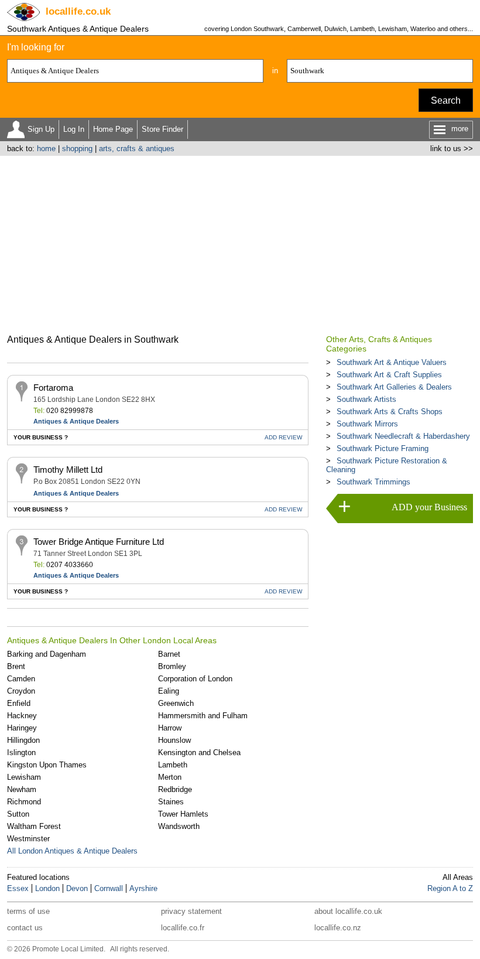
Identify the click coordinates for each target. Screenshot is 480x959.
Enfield (18, 703)
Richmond (24, 801)
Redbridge (175, 789)
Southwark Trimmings (373, 481)
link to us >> (451, 148)
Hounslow (174, 740)
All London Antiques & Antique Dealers (72, 851)
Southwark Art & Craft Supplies (389, 374)
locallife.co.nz (337, 927)
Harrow (169, 727)
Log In (73, 129)
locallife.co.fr (182, 927)
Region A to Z (450, 888)
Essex (18, 888)
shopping (77, 148)
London (47, 888)
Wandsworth (179, 826)
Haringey (22, 727)
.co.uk (78, 11)
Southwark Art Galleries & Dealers (394, 387)
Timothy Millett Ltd (67, 470)
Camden (21, 678)
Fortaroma (53, 388)
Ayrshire (143, 888)
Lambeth (172, 764)
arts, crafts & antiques (136, 148)
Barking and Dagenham (46, 654)
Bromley (172, 666)
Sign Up (41, 129)
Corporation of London (195, 678)
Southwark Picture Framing (382, 448)
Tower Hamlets (183, 814)
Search (446, 100)
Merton (169, 777)
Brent (16, 666)
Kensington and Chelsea (199, 752)
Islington (21, 752)
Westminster (28, 838)
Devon (77, 888)
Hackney (22, 715)
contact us (25, 927)
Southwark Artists (366, 399)
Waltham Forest (34, 826)
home (46, 148)
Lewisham (24, 777)
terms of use (28, 911)
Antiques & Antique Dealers (76, 421)
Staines (171, 801)
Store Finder (162, 129)
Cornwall (108, 888)
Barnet (169, 654)
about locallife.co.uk (348, 911)
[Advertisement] (240, 244)
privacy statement (191, 911)
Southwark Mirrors (367, 423)
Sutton (18, 814)
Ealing (168, 691)
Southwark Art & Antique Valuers (392, 362)
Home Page (113, 129)
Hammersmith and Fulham (203, 715)
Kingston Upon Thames (47, 764)
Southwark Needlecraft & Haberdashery (403, 436)
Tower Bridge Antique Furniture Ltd (98, 542)
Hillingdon (23, 740)
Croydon (21, 691)
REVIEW (283, 437)
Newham (21, 789)
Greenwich (176, 703)
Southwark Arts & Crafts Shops (390, 411)
